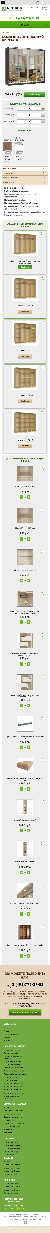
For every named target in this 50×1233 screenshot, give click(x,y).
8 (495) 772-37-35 (27, 18)
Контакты (7, 1040)
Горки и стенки (9, 1155)
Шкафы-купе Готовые (12, 1145)
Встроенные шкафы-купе (13, 1111)
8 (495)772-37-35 (27, 984)
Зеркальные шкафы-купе (13, 1068)
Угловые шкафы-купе (12, 1114)
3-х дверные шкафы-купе (13, 1086)
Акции (6, 1031)
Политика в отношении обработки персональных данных (25, 1216)
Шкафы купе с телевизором (14, 1123)
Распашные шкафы (11, 1053)
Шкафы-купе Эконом (12, 1064)
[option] (25, 65)
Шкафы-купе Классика (12, 1061)
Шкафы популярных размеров (11, 1097)
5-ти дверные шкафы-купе (14, 1093)
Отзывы (7, 1037)
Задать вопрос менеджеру (25, 1012)
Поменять (8, 152)
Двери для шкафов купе (13, 1117)
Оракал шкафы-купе (11, 1077)
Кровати (7, 1161)
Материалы (8, 1130)
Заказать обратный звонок (14, 1208)
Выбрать (25, 311)
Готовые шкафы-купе (12, 1050)
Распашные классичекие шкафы (13, 1057)
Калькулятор (8, 1133)
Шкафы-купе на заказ (12, 1142)
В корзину (34, 94)
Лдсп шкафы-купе (11, 1080)
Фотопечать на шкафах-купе (14, 1071)
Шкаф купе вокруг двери (13, 1126)
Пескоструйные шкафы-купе (15, 1074)
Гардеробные (9, 1120)
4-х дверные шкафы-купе (13, 1090)
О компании (8, 1028)
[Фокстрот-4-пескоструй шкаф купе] (25, 65)
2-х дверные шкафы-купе (13, 1083)
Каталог (7, 1107)
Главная (5, 32)
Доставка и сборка (11, 1034)
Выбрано (25, 267)
